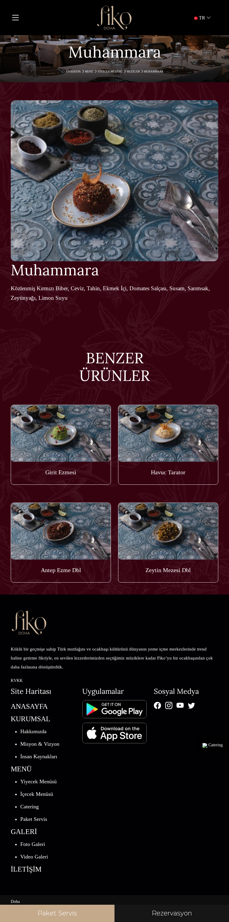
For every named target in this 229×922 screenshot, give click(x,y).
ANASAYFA (73, 71)
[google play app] (114, 708)
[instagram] (168, 705)
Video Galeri (34, 857)
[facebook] (157, 705)
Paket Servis (33, 819)
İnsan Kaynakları (38, 756)
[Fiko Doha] (114, 17)
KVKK (17, 680)
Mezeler (133, 71)
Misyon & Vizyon (39, 744)
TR (202, 17)
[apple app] (114, 730)
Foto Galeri (32, 844)
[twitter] (191, 705)
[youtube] (180, 705)
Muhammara (153, 71)
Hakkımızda (33, 731)
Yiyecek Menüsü (110, 71)
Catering (29, 807)
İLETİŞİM (26, 869)
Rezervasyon (172, 913)
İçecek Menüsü (36, 794)
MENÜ (89, 71)
